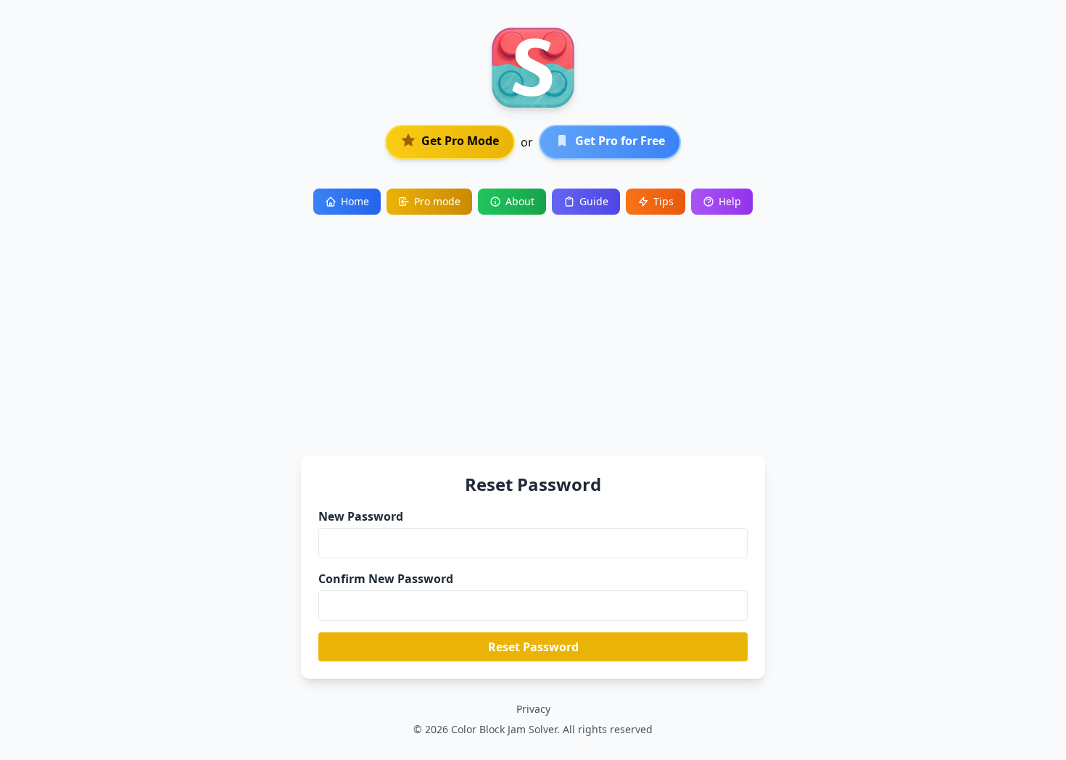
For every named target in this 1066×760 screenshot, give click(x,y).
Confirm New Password (385, 579)
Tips (663, 201)
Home (355, 201)
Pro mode (437, 201)
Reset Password (533, 647)
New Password (360, 516)
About (519, 201)
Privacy (533, 709)
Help (730, 201)
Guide (593, 201)
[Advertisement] (533, 323)
